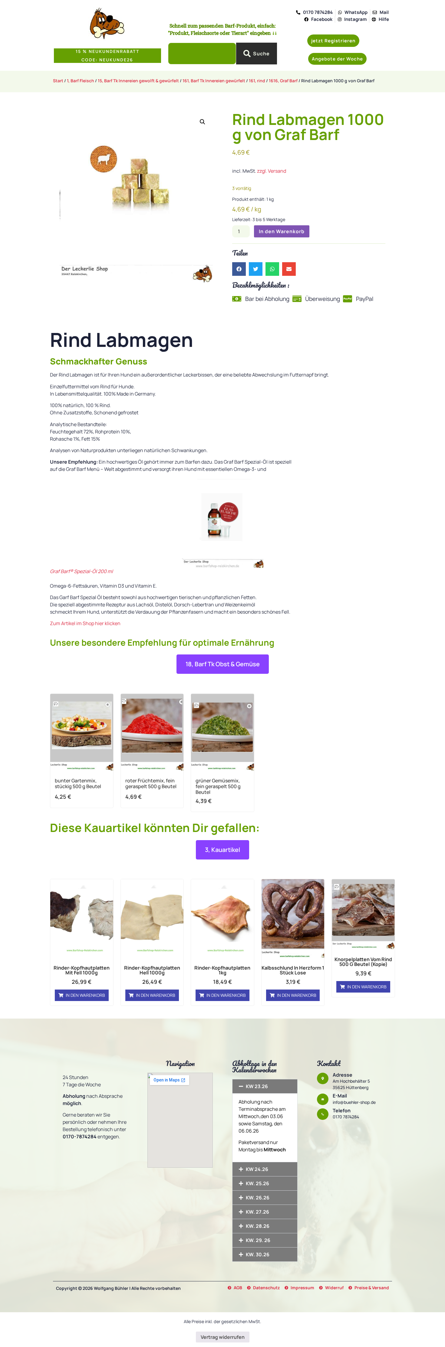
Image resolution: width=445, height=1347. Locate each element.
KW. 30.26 (257, 1254)
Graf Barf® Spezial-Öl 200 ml (81, 571)
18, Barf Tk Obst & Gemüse (223, 664)
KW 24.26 (257, 1169)
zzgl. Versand (271, 171)
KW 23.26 (257, 1086)
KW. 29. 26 (258, 1240)
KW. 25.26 (257, 1183)
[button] (337, 59)
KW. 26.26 (257, 1197)
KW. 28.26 (257, 1226)
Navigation (180, 1063)
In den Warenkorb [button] (85, 995)
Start (58, 80)
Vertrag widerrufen (223, 1337)
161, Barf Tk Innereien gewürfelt (214, 80)
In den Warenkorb (282, 231)
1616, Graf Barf (283, 80)
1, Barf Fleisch (80, 80)
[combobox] (202, 53)
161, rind (257, 80)
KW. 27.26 (257, 1211)
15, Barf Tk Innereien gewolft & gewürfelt (138, 80)
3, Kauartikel (222, 850)
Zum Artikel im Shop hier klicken (85, 623)
